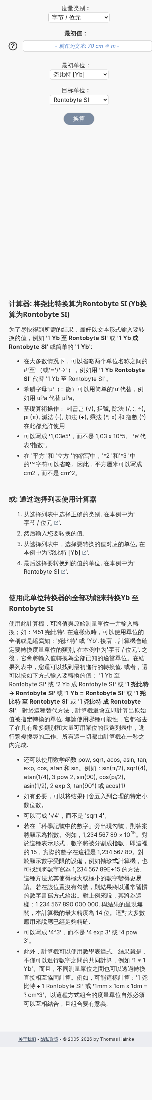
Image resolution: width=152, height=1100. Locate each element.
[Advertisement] (76, 212)
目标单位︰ (76, 90)
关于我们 (27, 1039)
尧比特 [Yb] (64, 552)
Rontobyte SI (41, 571)
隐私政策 (49, 1039)
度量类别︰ (76, 8)
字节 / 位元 (38, 522)
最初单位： (76, 65)
